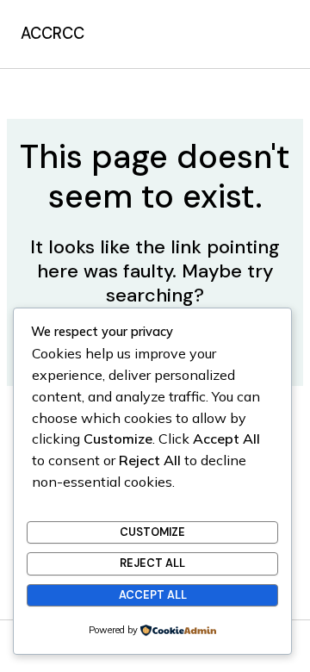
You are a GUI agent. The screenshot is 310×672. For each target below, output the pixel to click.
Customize (152, 532)
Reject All (152, 563)
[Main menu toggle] (271, 34)
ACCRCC (52, 33)
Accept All (153, 595)
